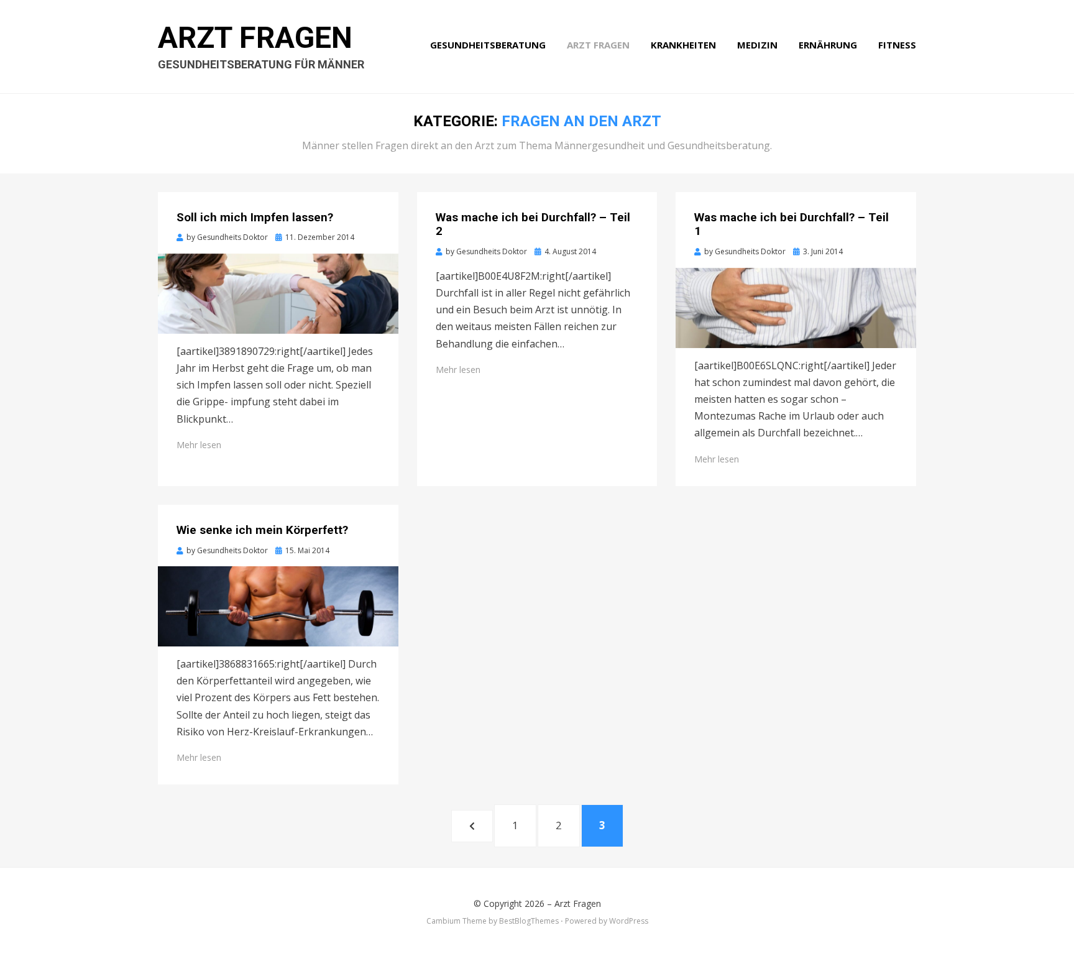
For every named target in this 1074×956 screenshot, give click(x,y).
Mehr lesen (199, 445)
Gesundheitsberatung (488, 45)
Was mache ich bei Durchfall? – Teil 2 (533, 224)
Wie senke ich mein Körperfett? (262, 530)
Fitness (897, 45)
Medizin (757, 45)
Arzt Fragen (255, 37)
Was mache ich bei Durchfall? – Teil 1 (791, 224)
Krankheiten (683, 45)
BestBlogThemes (529, 921)
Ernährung (828, 45)
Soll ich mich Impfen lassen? (255, 217)
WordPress (628, 921)
